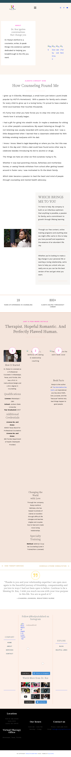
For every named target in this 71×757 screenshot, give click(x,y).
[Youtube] (67, 7)
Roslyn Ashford (31, 753)
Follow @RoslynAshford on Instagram (35, 618)
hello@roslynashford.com (61, 729)
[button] (12, 350)
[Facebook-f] (64, 7)
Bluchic (51, 753)
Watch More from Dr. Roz (35, 678)
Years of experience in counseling (18, 305)
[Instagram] (60, 7)
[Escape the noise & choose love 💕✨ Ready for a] (28, 663)
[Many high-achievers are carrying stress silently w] (43, 649)
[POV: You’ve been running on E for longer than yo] (28, 649)
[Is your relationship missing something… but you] (43, 663)
